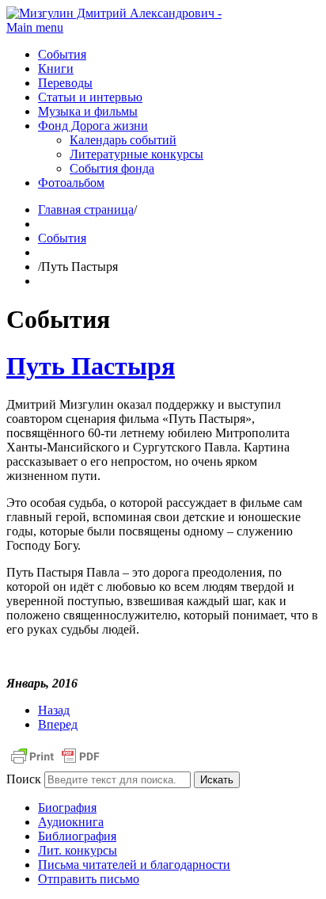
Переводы (65, 83)
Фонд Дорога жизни (93, 125)
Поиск (23, 779)
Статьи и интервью (90, 97)
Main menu (34, 27)
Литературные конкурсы (136, 154)
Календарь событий (123, 140)
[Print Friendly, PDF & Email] (55, 764)
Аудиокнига (71, 822)
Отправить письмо (88, 879)
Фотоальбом (71, 182)
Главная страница (86, 209)
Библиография (77, 836)
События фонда (112, 168)
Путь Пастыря (90, 366)
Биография (67, 807)
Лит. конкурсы (77, 850)
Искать (216, 780)
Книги (56, 68)
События (62, 54)
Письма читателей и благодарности (134, 864)
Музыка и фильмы (88, 111)
